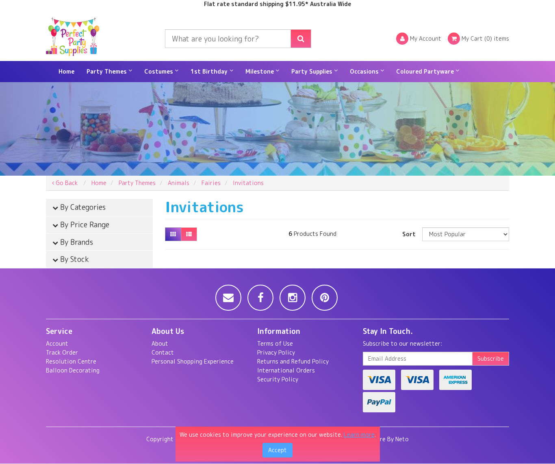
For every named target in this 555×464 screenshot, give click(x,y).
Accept (277, 450)
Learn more (359, 434)
